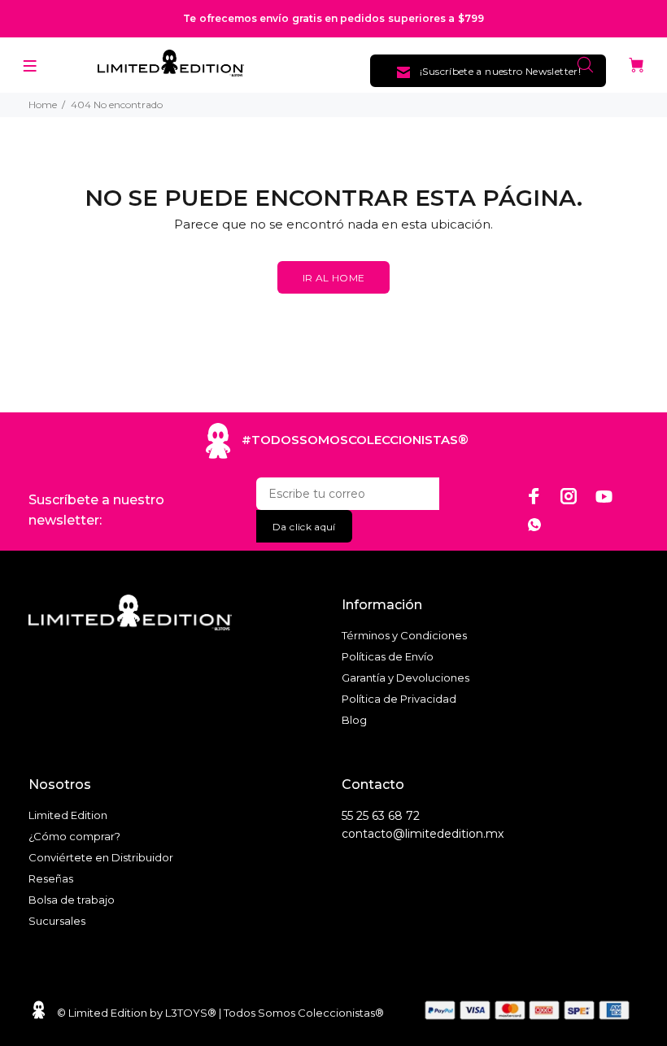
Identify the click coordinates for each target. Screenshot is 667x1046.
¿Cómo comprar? (74, 836)
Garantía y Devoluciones (405, 677)
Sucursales (56, 920)
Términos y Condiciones (404, 635)
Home (42, 104)
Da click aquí (304, 527)
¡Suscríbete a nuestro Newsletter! (500, 71)
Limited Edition (67, 815)
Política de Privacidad (399, 698)
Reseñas (50, 878)
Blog (354, 719)
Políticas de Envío (388, 656)
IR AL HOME (334, 278)
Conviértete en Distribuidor (100, 857)
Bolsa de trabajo (71, 899)
